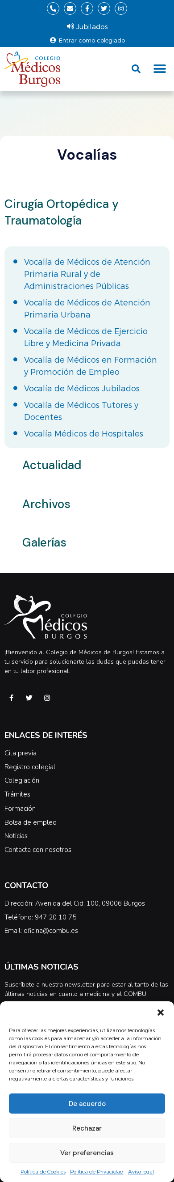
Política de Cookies (43, 1171)
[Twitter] (104, 8)
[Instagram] (121, 8)
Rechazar (87, 1128)
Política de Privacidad (97, 1171)
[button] (160, 1012)
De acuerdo (87, 1103)
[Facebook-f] (87, 8)
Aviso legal (141, 1171)
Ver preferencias (87, 1152)
